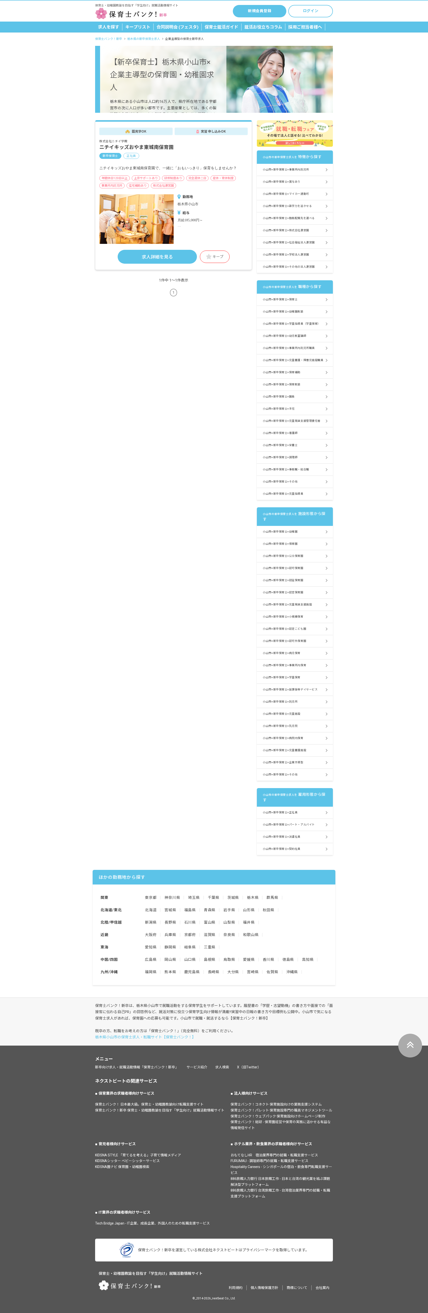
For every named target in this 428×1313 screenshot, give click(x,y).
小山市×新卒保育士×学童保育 (281, 677)
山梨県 (229, 922)
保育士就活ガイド (221, 27)
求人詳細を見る (157, 256)
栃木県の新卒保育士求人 (143, 39)
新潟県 (151, 922)
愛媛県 (249, 959)
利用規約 (235, 1288)
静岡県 (170, 947)
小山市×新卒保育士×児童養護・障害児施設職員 (293, 360)
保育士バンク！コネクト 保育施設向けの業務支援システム (276, 1104)
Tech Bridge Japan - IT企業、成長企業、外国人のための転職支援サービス (152, 1223)
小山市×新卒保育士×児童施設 (281, 713)
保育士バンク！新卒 (108, 39)
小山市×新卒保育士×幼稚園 (280, 531)
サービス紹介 (197, 1067)
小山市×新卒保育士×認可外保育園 (284, 641)
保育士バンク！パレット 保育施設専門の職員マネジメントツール (281, 1110)
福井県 (249, 922)
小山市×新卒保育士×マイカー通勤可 (286, 194)
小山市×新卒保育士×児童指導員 (283, 493)
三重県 (209, 947)
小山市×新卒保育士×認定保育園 (283, 592)
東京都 (151, 897)
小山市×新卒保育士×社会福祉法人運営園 (289, 242)
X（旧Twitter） (249, 1067)
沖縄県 (292, 972)
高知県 (308, 959)
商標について (297, 1288)
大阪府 (151, 935)
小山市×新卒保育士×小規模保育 (283, 616)
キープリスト (137, 27)
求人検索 (222, 1067)
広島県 (151, 959)
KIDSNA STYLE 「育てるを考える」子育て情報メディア (138, 1155)
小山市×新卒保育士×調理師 (280, 457)
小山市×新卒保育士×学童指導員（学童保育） (292, 323)
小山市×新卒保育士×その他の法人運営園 (289, 266)
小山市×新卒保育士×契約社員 (281, 849)
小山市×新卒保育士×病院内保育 (283, 738)
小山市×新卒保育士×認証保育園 (283, 580)
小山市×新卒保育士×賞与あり (281, 181)
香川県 (268, 959)
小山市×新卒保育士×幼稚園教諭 (283, 311)
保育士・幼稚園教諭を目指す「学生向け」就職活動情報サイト (151, 1273)
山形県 (249, 910)
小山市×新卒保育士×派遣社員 (281, 836)
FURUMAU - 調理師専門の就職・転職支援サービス (269, 1161)
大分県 (233, 972)
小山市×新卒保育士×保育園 (280, 543)
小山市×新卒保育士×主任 (279, 408)
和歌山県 (251, 935)
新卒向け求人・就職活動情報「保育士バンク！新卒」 (137, 1067)
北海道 (151, 910)
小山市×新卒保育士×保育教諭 (281, 384)
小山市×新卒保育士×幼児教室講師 (284, 336)
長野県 (170, 922)
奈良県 (229, 935)
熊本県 (170, 972)
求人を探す (108, 27)
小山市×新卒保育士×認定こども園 (284, 628)
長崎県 (213, 972)
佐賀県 (272, 972)
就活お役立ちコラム (263, 27)
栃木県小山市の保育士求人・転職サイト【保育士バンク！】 (145, 1037)
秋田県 (268, 910)
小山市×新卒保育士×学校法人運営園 (286, 254)
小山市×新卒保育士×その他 (280, 481)
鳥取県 (229, 959)
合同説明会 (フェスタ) (177, 27)
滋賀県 (209, 935)
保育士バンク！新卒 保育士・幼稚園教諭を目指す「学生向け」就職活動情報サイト (159, 1110)
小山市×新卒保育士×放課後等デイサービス (290, 689)
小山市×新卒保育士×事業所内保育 (284, 665)
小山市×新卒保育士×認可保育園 (283, 568)
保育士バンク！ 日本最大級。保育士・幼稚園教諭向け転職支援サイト (149, 1104)
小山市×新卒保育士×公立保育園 (283, 556)
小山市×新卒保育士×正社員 (280, 812)
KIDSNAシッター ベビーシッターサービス (127, 1161)
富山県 (209, 922)
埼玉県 (194, 897)
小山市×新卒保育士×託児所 (280, 701)
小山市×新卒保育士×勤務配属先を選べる (289, 218)
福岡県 (151, 972)
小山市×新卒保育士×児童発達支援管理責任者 (292, 421)
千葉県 (213, 897)
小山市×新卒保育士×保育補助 (281, 372)
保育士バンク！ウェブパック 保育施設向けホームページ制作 (278, 1116)
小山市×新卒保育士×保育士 (280, 299)
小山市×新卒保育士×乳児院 (280, 726)
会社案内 (322, 1288)
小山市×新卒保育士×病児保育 (281, 653)
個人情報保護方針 (264, 1288)
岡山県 (170, 959)
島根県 (209, 959)
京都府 (190, 935)
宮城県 (170, 910)
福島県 (190, 910)
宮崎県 (253, 972)
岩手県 (229, 910)
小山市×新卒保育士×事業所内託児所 (286, 169)
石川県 (190, 922)
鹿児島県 (192, 972)
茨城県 (233, 897)
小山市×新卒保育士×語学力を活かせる (287, 206)
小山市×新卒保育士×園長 (279, 396)
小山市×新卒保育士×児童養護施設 (284, 750)
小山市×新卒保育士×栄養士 (280, 445)
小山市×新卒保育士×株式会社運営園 (286, 230)
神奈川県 (172, 897)
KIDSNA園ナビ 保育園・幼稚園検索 (122, 1167)
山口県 (190, 959)
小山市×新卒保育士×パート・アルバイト (289, 824)
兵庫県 (170, 935)
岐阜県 (190, 947)
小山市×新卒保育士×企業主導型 (283, 762)
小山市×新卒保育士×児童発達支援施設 (287, 604)
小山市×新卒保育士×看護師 (280, 433)
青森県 (209, 910)
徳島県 (288, 959)
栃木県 (253, 897)
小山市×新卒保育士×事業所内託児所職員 (289, 348)
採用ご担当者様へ (305, 27)
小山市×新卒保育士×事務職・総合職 (286, 469)
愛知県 (151, 947)
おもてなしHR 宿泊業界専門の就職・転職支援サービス (274, 1155)
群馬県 (272, 897)
